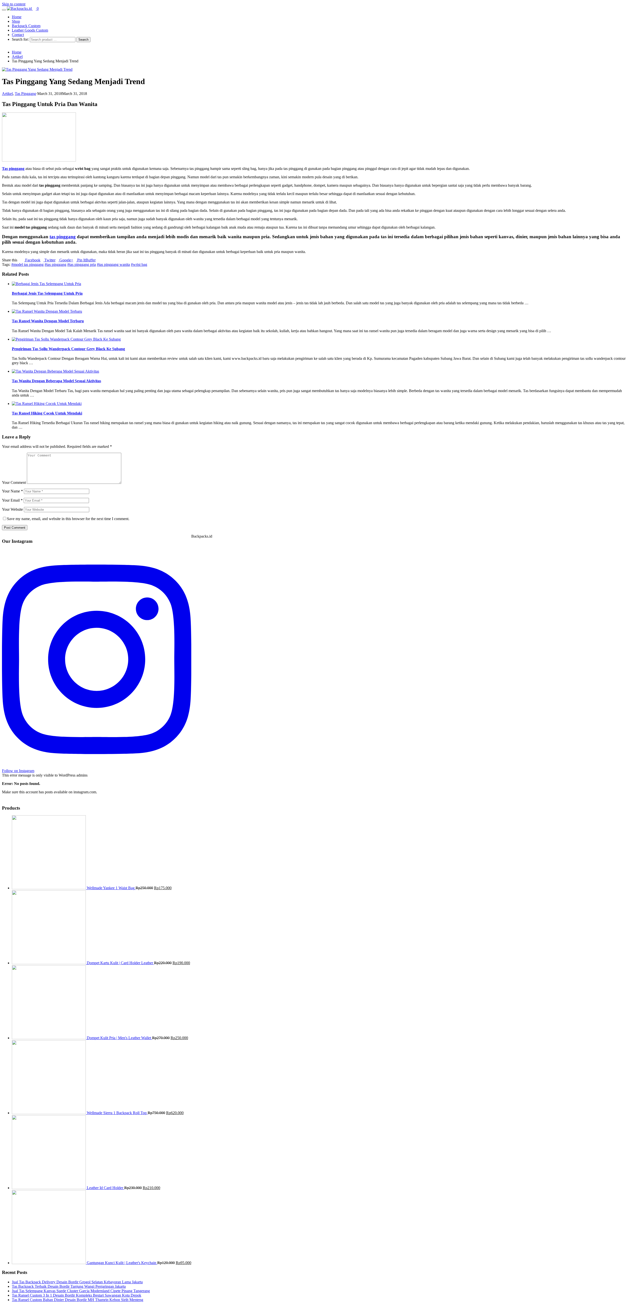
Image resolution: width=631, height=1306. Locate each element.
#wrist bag (139, 264)
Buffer (91, 260)
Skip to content (13, 4)
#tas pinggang (55, 264)
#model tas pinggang (27, 264)
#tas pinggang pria (81, 264)
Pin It (81, 260)
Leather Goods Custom (30, 30)
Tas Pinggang (25, 93)
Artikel (7, 93)
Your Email (12, 500)
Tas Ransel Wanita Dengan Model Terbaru (48, 321)
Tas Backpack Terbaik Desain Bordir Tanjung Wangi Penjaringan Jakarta (69, 1286)
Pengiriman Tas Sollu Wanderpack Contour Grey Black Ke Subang (68, 349)
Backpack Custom (26, 26)
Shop (16, 21)
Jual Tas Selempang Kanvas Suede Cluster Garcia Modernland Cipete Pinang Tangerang (81, 1291)
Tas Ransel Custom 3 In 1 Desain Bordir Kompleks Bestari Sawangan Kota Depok (76, 1295)
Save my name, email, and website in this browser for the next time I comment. (68, 519)
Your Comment (14, 482)
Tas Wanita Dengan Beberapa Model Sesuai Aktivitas (56, 381)
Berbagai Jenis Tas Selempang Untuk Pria (47, 293)
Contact (18, 35)
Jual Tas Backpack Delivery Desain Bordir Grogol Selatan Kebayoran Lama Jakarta (77, 1282)
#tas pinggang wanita (113, 264)
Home (16, 17)
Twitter (49, 260)
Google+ (65, 260)
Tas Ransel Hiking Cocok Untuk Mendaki (47, 413)
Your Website (12, 509)
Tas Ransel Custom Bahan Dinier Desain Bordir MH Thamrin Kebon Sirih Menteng (77, 1300)
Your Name (12, 491)
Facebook (32, 260)
